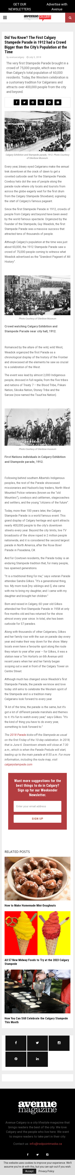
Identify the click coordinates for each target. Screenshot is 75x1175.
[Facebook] (28, 1155)
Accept (29, 1171)
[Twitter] (37, 1155)
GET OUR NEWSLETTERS (20, 6)
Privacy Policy (46, 1171)
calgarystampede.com (18, 764)
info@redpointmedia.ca (46, 1144)
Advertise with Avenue (57, 6)
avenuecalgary (16, 57)
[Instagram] (47, 1155)
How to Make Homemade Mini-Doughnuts (30, 905)
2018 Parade (18, 735)
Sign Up (37, 818)
